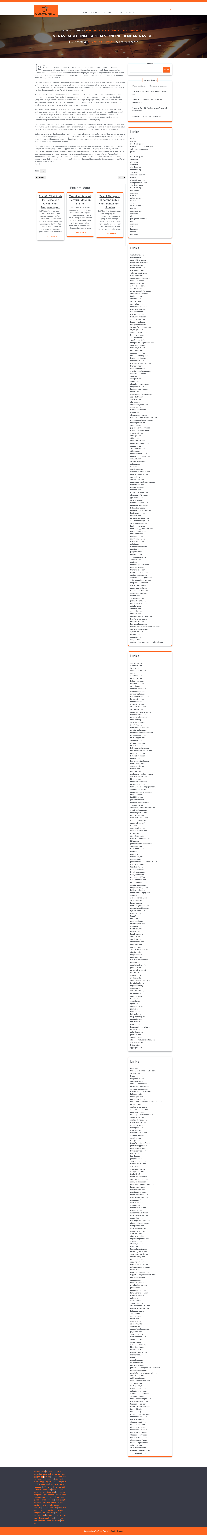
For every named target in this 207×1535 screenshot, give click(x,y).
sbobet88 (59, 1513)
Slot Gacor (95, 12)
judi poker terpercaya (139, 149)
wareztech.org (136, 1130)
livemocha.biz (135, 998)
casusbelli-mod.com (138, 353)
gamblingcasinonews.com (140, 712)
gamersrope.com (137, 1117)
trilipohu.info (135, 1045)
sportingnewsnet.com (139, 1213)
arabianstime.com (137, 448)
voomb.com (135, 1246)
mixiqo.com (134, 1357)
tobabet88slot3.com (138, 1404)
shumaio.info (135, 975)
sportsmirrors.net (137, 1231)
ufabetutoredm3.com (138, 1437)
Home (85, 12)
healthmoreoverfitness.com (141, 733)
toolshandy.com (136, 867)
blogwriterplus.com (138, 1078)
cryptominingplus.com (139, 1179)
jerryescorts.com (137, 1241)
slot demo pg (135, 167)
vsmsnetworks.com (138, 671)
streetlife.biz (135, 1001)
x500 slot (57, 1482)
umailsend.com (136, 1138)
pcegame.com (136, 552)
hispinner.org (135, 779)
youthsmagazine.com (139, 1197)
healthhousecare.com (139, 503)
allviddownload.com (138, 707)
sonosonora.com (137, 361)
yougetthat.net (136, 1159)
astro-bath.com (136, 397)
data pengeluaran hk (138, 182)
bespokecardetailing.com (140, 386)
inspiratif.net (135, 668)
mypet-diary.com (137, 856)
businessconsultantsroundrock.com (145, 627)
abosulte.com (135, 608)
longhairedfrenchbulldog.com (142, 1184)
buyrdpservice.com (138, 1151)
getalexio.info (135, 1326)
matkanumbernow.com (139, 727)
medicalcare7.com (137, 763)
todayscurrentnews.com (140, 1406)
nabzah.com (135, 769)
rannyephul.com (137, 875)
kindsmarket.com (137, 849)
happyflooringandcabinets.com (143, 1275)
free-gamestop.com (138, 1122)
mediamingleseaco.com (139, 905)
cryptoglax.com (136, 330)
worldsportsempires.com (140, 1306)
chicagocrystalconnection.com (142, 1040)
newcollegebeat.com (138, 306)
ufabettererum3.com (138, 1417)
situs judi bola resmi (138, 180)
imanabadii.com (136, 1042)
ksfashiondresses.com (139, 1293)
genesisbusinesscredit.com (141, 844)
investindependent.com (139, 523)
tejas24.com (135, 916)
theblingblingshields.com (140, 1220)
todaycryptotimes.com (139, 572)
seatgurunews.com (138, 374)
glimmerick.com (136, 301)
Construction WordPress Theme (103, 1531)
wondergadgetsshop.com (140, 371)
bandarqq (134, 195)
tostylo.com (135, 1156)
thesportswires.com (138, 1208)
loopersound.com (137, 322)
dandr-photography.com (140, 893)
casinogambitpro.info (138, 1084)
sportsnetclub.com (138, 1161)
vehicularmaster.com (138, 273)
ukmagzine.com (136, 1128)
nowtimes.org (135, 993)
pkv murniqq (61, 1495)
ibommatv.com (136, 676)
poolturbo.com (136, 918)
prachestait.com (136, 921)
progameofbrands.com (139, 717)
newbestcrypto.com (138, 1164)
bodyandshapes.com (138, 624)
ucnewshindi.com (137, 1112)
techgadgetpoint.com (138, 1249)
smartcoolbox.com (138, 1388)
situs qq (133, 201)
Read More (50, 236)
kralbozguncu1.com (138, 526)
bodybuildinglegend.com (140, 887)
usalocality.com (136, 265)
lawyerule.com (136, 903)
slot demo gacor (136, 144)
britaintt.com (135, 634)
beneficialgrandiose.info (140, 960)
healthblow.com (136, 797)
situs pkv (133, 139)
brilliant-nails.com (137, 890)
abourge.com (135, 435)
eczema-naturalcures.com (141, 394)
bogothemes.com (137, 335)
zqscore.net (135, 1313)
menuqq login (39, 1471)
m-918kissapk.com (137, 1029)
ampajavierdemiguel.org (140, 278)
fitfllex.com (134, 841)
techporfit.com (136, 678)
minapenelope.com (138, 324)
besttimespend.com (138, 1337)
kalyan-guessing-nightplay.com (143, 787)
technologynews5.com (139, 565)
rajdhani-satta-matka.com (140, 802)
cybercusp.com (136, 632)
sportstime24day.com (139, 1215)
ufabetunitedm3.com (138, 1430)
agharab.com (135, 412)
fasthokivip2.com (137, 1174)
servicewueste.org (137, 722)
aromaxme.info (136, 947)
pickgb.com (135, 1288)
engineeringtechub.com (139, 1239)
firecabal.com (135, 490)
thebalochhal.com (137, 270)
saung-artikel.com (137, 1171)
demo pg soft (43, 1484)
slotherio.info (135, 978)
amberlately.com (137, 283)
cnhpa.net (134, 1298)
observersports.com (138, 1177)
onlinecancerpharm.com (140, 1267)
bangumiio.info (136, 955)
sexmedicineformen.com (140, 1381)
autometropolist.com (138, 454)
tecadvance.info (136, 934)
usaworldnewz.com (138, 260)
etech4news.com (137, 479)
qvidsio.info (134, 973)
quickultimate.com (137, 1375)
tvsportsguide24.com (138, 1251)
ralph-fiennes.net (137, 836)
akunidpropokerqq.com (139, 384)
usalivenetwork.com (138, 1107)
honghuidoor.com (137, 753)
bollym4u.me (135, 1014)
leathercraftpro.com (138, 1352)
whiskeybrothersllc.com (140, 1450)
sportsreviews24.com (139, 1254)
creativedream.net (137, 823)
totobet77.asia (136, 1409)
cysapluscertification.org (140, 980)
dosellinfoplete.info (138, 965)
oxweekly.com (136, 859)
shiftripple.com (136, 1383)
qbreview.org (135, 720)
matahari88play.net (138, 1192)
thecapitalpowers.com (139, 1401)
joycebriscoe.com (137, 286)
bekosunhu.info (136, 957)
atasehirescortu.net (138, 1236)
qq (53, 1518)
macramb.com (136, 854)
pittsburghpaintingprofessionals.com (145, 1368)
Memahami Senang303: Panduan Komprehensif (149, 86)
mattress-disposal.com (139, 1272)
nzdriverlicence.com (138, 547)
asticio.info (134, 1319)
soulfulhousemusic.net (139, 1393)
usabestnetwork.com (138, 1133)
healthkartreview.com (139, 505)
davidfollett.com (136, 304)
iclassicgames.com (137, 1169)
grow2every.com (137, 500)
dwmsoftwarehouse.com (140, 472)
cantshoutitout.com (138, 689)
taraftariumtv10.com (138, 882)
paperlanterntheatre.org (140, 428)
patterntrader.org (137, 1295)
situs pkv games (136, 206)
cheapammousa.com (138, 415)
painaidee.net (135, 1200)
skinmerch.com (136, 312)
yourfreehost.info (137, 340)
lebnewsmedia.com (138, 358)
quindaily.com (135, 606)
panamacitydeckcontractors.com (143, 862)
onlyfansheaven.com (138, 831)
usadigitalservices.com (139, 818)
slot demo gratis (136, 157)
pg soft (48, 1482)
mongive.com (135, 771)
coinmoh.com (135, 459)
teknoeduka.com (137, 567)
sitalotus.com (135, 1301)
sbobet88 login (52, 1515)
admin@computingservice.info (100, 42)
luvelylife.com (135, 851)
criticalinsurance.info (138, 782)
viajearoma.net (136, 407)
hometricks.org (136, 1350)
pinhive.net (134, 1009)
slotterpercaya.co (137, 1386)
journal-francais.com (138, 898)
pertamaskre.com (137, 1099)
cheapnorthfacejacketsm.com (142, 343)
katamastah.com (137, 1311)
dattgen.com (135, 464)
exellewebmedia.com (138, 1120)
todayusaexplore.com (139, 263)
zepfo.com (134, 562)
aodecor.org (135, 988)
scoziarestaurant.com (139, 593)
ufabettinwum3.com (138, 1427)
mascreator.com (136, 534)
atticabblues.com (137, 451)
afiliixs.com (134, 438)
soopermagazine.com (139, 583)
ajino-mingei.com (137, 337)
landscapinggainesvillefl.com (141, 528)
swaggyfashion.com (138, 880)
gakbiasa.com (135, 1035)
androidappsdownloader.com (142, 792)
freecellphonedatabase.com (141, 1115)
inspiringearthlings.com (139, 521)
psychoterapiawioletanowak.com (143, 1373)
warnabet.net (135, 1011)
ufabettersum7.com (138, 1422)
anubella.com (135, 614)
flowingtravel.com (137, 756)
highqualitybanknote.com (140, 510)
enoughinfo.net (136, 1006)
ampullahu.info (136, 944)
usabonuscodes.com (138, 575)
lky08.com (134, 833)
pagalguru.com (136, 549)
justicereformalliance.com (140, 327)
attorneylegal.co (136, 1244)
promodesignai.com (138, 601)
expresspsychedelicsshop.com (142, 482)
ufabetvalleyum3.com (139, 1443)
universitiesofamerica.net (140, 714)
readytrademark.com (138, 588)
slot (43, 171)
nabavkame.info (136, 1032)
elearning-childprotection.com (142, 807)
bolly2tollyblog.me (137, 1017)
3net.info (133, 376)
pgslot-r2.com (136, 554)
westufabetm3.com (138, 1448)
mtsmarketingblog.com (139, 908)
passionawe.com (137, 1365)
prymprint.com (136, 1331)
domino (133, 232)
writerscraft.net (136, 805)
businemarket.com (137, 1189)
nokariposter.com (137, 784)
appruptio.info (136, 1047)
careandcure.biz (136, 1339)
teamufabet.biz (136, 702)
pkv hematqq (40, 1497)
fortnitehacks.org (137, 983)
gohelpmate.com (137, 800)
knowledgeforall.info (138, 813)
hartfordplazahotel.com (140, 1027)
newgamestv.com (137, 1226)
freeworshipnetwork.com (140, 430)
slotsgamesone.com (138, 743)
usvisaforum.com (137, 314)
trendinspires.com (137, 872)
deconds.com (135, 637)
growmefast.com (137, 1262)
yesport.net (135, 1153)
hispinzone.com (136, 745)
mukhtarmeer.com (137, 539)
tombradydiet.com (137, 348)
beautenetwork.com (138, 619)
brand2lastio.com (137, 815)
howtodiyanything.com (139, 518)
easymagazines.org (138, 1344)
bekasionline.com (137, 681)
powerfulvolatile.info (138, 970)
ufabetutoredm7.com (138, 1440)
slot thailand (40, 1479)
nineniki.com (135, 758)
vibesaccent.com (137, 275)
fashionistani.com (137, 485)
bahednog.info (136, 1094)
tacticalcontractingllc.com (140, 1399)
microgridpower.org (138, 1355)
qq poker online (46, 1474)
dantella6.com (136, 740)
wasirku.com (135, 913)
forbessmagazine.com (139, 492)
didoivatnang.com (137, 466)
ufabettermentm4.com (139, 1419)
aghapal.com (135, 399)
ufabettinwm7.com (137, 1424)
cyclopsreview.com (138, 461)
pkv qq (133, 208)
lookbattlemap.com (138, 1148)
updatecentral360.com (139, 1308)
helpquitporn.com (137, 508)
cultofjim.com (135, 299)
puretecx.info (135, 931)
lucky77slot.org (136, 1259)
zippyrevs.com (136, 725)
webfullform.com (137, 704)
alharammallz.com (137, 441)
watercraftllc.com (137, 433)
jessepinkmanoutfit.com (139, 1135)
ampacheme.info (137, 942)
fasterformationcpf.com (140, 1143)
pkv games (134, 190)
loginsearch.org (136, 986)
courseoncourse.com (139, 1089)
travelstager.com (137, 869)
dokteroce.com (136, 895)
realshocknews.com (138, 1285)
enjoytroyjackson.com (139, 474)
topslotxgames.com (138, 735)
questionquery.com (138, 885)
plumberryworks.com (139, 1370)
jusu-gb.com (135, 1073)
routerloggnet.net (137, 738)
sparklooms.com (137, 1396)
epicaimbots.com (137, 477)
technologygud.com (138, 1282)
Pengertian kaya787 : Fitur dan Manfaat (146, 116)
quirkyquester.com (137, 1378)
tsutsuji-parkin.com (138, 410)
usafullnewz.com (137, 255)
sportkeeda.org (136, 1334)
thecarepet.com (136, 1076)
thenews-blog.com (137, 570)
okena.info (134, 381)
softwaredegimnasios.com (140, 580)
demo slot (134, 159)
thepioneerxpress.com (139, 696)
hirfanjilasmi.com (137, 1347)
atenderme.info (136, 952)
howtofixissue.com (137, 699)
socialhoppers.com (138, 820)
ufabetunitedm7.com (138, 1432)
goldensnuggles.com (138, 1146)
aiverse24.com (136, 611)
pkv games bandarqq (138, 219)
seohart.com (135, 596)
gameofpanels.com (138, 789)
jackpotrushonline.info (139, 1109)
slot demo (134, 172)
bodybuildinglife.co (137, 1277)
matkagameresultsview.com (141, 774)
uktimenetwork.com (138, 257)
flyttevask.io (135, 1022)
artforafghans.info (137, 924)
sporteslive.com (136, 1218)
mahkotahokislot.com (139, 1264)
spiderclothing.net (137, 368)
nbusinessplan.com (138, 683)
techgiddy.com (136, 1104)
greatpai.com (135, 425)
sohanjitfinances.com (138, 1391)
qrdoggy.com (135, 1280)
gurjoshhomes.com (138, 345)
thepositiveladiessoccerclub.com (143, 417)
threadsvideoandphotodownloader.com (146, 1102)
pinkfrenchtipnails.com (139, 1223)
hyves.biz (134, 1004)
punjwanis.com (136, 1068)
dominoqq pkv (136, 211)
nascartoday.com (137, 541)
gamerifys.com (136, 665)
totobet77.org (135, 1412)
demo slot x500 (59, 1487)
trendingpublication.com (140, 1414)
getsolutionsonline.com (139, 776)
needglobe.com (136, 1360)
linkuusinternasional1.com (140, 363)
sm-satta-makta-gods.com (141, 577)
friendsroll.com (136, 366)
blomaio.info (135, 962)
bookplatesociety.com (139, 355)
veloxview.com (136, 1445)
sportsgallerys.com (138, 1228)
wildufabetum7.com (138, 1453)
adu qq (133, 141)
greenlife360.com (137, 686)
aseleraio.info (135, 1316)
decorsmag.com (136, 709)
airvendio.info (135, 926)
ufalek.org (134, 1270)
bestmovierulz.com (138, 317)
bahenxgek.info (136, 1097)
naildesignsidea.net (137, 423)
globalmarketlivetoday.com (141, 495)
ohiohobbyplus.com (138, 332)
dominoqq (134, 193)
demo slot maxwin (137, 175)
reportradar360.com (138, 877)
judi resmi (50, 1479)
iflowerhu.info (136, 1037)
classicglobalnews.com (139, 629)
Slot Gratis (107, 12)
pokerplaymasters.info (139, 1086)
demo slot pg (135, 170)
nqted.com (134, 544)
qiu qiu (133, 226)
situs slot (62, 1477)
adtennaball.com (137, 766)
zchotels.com (135, 559)
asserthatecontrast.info (139, 949)
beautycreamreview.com (140, 456)
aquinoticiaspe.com (138, 1182)
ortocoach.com (136, 1362)
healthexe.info (136, 929)
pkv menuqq (49, 1495)
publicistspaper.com (138, 603)
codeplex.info (135, 379)
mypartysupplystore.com (140, 291)
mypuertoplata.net (137, 694)
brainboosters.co (137, 281)
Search (150, 64)
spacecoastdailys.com (139, 585)
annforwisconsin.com (139, 293)
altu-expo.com (136, 402)
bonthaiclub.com (137, 350)
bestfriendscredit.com (139, 389)
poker (132, 151)
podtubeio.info (136, 967)
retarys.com (135, 1140)
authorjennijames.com (139, 405)
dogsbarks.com (136, 469)
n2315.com (134, 825)
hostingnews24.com (138, 513)
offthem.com (135, 673)
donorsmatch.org (137, 991)
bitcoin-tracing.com (138, 621)
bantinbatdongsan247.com (141, 1091)
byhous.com (135, 1024)
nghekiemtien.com (137, 911)
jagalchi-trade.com (137, 319)
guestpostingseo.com (138, 1081)
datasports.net (136, 1233)
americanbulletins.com (139, 443)
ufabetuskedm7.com (138, 1435)
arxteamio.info (136, 1324)
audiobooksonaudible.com (141, 616)
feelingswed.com (137, 487)
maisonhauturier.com (138, 531)
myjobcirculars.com (138, 730)
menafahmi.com (136, 536)
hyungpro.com (136, 1210)
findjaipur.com (136, 296)
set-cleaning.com (137, 598)
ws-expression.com (138, 557)
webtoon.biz (135, 1205)
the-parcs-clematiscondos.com (143, 1071)
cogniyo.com (135, 1342)
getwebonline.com (137, 828)
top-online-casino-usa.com (141, 751)
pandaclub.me (136, 1019)
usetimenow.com (137, 794)
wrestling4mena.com (138, 810)
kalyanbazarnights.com (139, 748)
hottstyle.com (135, 516)
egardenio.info (136, 1321)
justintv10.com (136, 900)
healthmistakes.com (138, 1290)
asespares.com (136, 446)
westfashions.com (137, 864)
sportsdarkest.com (137, 1202)
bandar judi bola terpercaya (141, 146)
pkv (131, 216)
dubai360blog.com (137, 1257)
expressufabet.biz (137, 691)
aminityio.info (135, 936)
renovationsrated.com (139, 590)
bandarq (133, 177)
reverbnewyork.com (138, 309)
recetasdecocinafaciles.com (141, 420)
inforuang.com (136, 846)
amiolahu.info (135, 939)
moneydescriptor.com (139, 1195)
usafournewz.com (137, 268)
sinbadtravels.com (137, 1125)
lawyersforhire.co (137, 1187)
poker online (135, 198)
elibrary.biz (134, 392)
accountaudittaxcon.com (140, 1329)
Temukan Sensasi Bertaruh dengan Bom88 (80, 200)
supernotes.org (136, 1303)
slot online (134, 162)
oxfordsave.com (136, 1166)
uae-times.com (136, 663)
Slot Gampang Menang (124, 12)
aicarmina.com (136, 288)
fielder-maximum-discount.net (142, 838)
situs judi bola (39, 1515)
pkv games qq (55, 1505)
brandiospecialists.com (139, 761)
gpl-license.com (136, 497)
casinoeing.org (136, 996)
